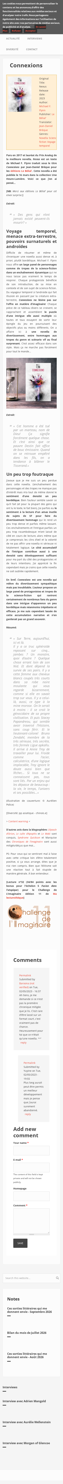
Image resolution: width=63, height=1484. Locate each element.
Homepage (19, 1188)
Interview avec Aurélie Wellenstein (27, 1422)
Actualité (13, 38)
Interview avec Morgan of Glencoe (26, 1443)
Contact (31, 49)
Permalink (25, 975)
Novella (43, 138)
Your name (21, 1143)
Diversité (12, 49)
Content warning (18, 821)
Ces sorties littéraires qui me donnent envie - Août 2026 (27, 1355)
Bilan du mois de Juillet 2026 (26, 1333)
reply (23, 1042)
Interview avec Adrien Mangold (24, 1401)
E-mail (18, 1159)
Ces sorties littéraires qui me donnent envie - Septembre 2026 (29, 1310)
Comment (20, 1205)
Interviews (34, 38)
